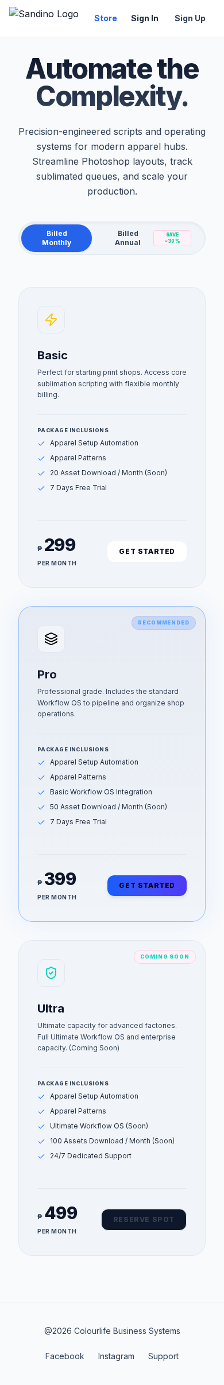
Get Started (147, 551)
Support (163, 1356)
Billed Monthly (56, 238)
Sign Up (190, 18)
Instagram (116, 1356)
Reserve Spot (144, 1219)
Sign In (145, 18)
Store (105, 18)
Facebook (64, 1356)
